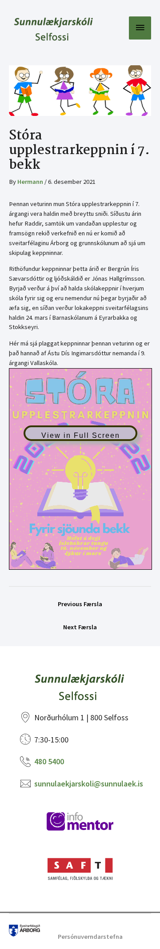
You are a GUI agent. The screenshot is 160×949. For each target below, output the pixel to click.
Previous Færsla (80, 604)
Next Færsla (80, 627)
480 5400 (49, 761)
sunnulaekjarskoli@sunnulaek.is (88, 783)
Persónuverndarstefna (90, 937)
